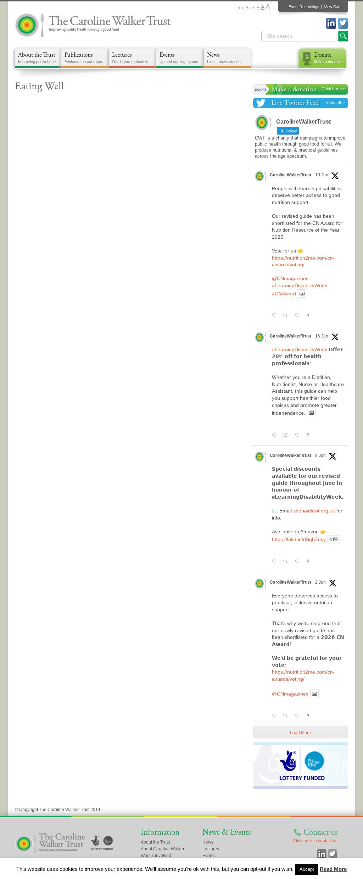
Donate (328, 57)
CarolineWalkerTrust (290, 174)
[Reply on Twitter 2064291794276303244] (275, 562)
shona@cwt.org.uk (314, 511)
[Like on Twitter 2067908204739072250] (299, 316)
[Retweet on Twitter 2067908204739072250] (287, 316)
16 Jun (321, 336)
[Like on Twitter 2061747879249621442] (299, 716)
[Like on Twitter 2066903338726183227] (299, 435)
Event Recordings (304, 7)
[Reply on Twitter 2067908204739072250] (275, 316)
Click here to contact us (315, 840)
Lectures (130, 57)
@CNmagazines (290, 278)
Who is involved (156, 855)
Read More (333, 869)
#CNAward (284, 293)
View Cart (332, 7)
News (224, 57)
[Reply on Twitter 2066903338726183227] (275, 435)
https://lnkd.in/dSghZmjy (299, 540)
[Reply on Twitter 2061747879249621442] (275, 716)
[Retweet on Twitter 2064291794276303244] (287, 562)
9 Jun (320, 455)
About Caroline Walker (162, 848)
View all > (335, 102)
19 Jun (321, 174)
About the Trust (37, 57)
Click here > (333, 88)
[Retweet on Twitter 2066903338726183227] (287, 435)
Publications (85, 57)
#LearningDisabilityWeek (299, 285)
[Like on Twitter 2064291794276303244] (299, 562)
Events (179, 57)
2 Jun (320, 582)
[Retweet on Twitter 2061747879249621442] (287, 716)
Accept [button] (307, 869)
